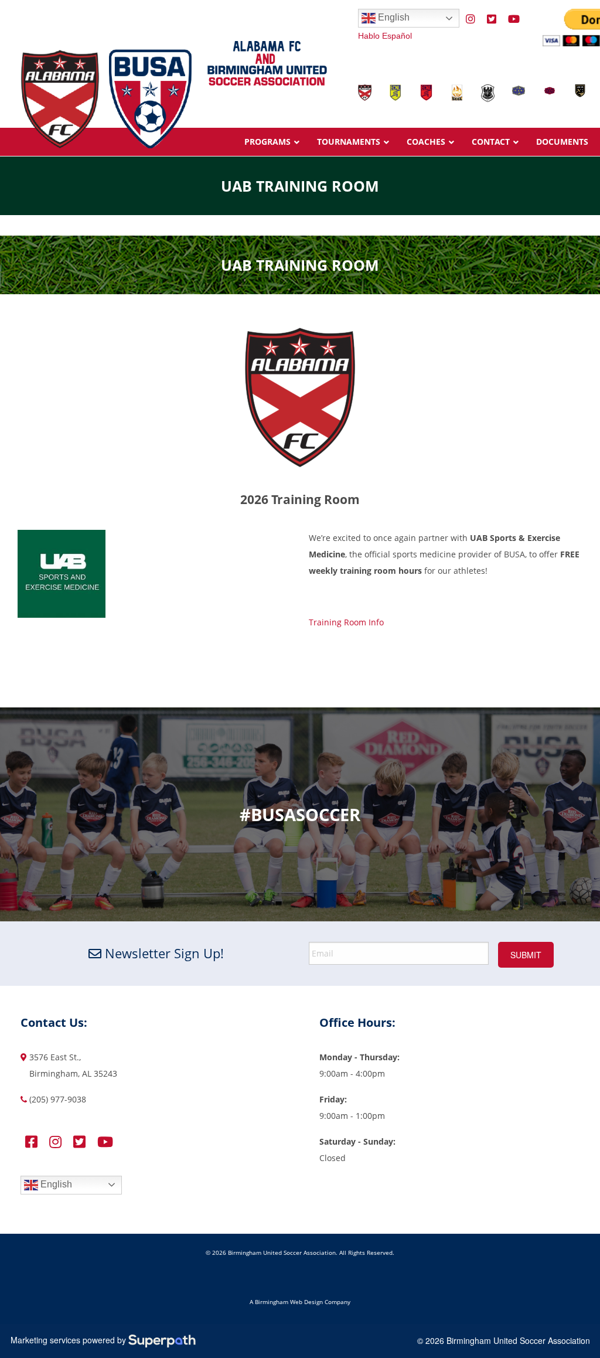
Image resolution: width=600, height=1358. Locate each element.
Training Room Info (346, 622)
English (393, 17)
